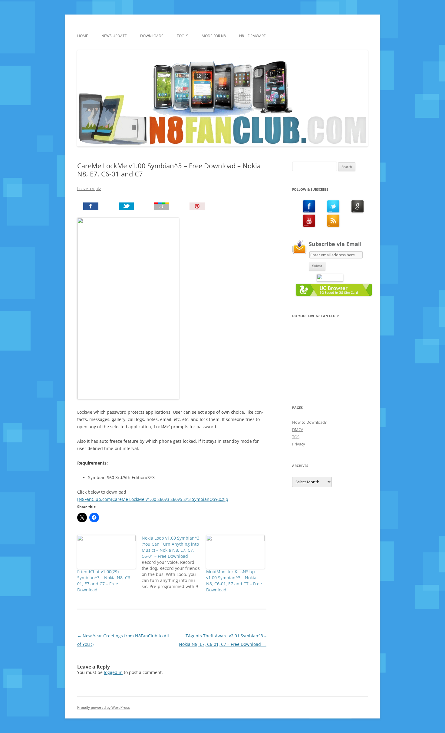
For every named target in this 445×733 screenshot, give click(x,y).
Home (82, 35)
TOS (295, 436)
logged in (113, 672)
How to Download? (309, 422)
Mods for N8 (214, 35)
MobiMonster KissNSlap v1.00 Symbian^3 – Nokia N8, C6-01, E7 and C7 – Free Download (234, 581)
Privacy (298, 444)
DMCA (297, 429)
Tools (182, 35)
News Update (114, 35)
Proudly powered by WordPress (103, 707)
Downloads (151, 35)
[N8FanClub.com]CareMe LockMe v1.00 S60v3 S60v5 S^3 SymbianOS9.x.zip (152, 499)
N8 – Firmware (252, 35)
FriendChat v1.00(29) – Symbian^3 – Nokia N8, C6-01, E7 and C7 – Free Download (104, 581)
